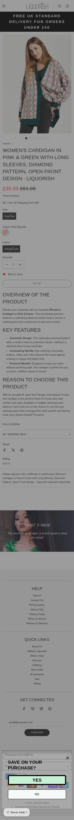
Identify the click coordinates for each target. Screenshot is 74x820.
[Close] (67, 758)
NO (37, 794)
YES (37, 780)
